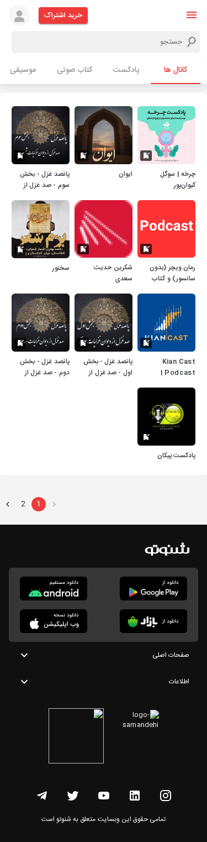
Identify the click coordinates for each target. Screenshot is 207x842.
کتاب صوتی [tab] (74, 70)
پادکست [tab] (126, 70)
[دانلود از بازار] (153, 621)
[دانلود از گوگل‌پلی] (153, 588)
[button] (191, 15)
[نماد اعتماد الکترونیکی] (76, 737)
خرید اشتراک (63, 15)
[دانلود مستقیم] (53, 588)
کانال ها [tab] (175, 70)
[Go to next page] (8, 504)
